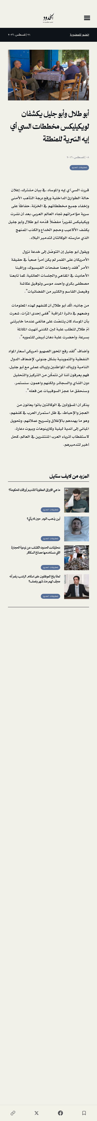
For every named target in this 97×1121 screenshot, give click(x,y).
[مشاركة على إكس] (37, 1113)
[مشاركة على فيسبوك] (60, 1113)
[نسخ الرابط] (13, 1113)
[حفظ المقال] (84, 1113)
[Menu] (87, 18)
